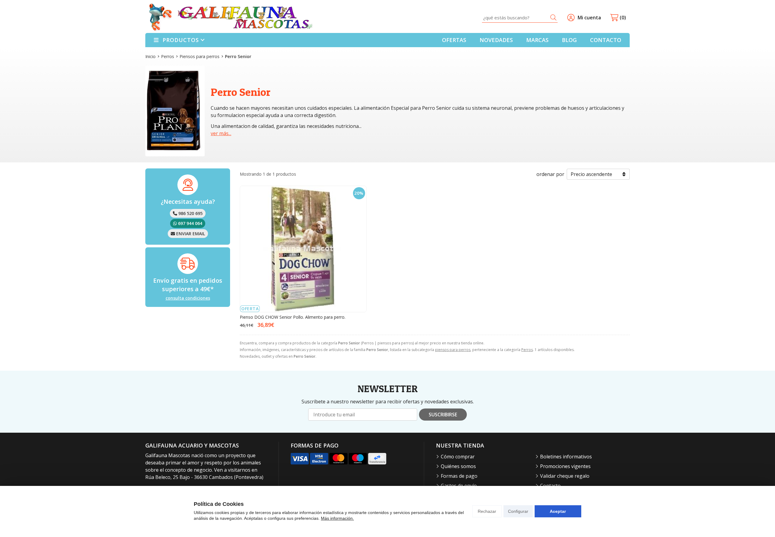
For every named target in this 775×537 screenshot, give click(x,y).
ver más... (221, 133)
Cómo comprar (458, 456)
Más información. (337, 518)
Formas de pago (459, 476)
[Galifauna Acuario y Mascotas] (230, 18)
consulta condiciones (188, 298)
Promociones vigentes (565, 466)
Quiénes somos (458, 466)
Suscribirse (443, 414)
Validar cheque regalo (564, 476)
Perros (527, 349)
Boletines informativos (566, 456)
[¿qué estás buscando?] (520, 17)
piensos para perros (452, 349)
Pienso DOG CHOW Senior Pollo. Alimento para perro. (292, 317)
